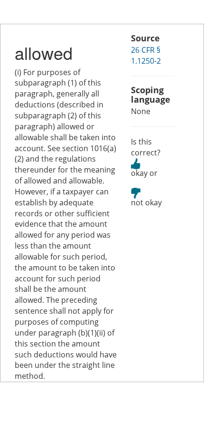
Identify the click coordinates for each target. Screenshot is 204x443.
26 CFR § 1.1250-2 (146, 55)
